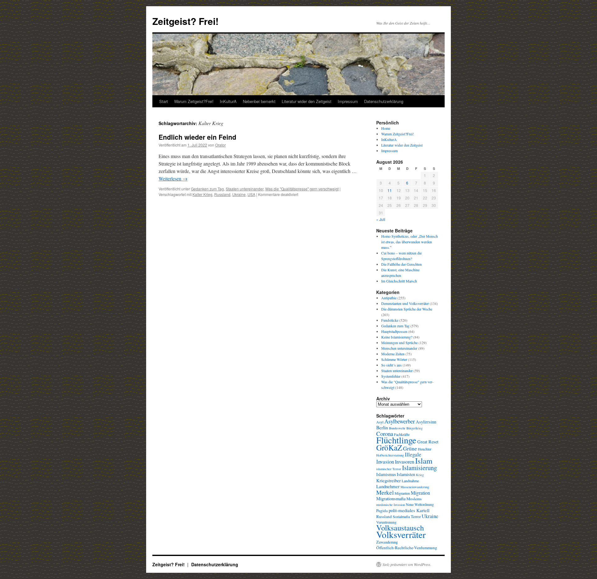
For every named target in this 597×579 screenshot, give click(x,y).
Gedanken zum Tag (207, 188)
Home (385, 128)
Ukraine (239, 194)
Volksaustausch (400, 527)
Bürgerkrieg (414, 428)
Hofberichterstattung (390, 455)
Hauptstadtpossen (394, 331)
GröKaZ (389, 447)
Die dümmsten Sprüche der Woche (406, 308)
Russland (222, 194)
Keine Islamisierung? (396, 336)
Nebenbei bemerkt (259, 101)
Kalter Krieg (202, 194)
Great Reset (427, 442)
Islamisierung (419, 467)
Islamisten (406, 474)
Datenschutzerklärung (383, 101)
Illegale (413, 454)
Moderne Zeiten (393, 353)
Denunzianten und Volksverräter (405, 303)
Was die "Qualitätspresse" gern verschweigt (302, 188)
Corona (384, 433)
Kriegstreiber (388, 480)
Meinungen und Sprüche (399, 342)
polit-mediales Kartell (409, 510)
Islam (423, 460)
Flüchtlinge (396, 440)
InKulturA (228, 101)
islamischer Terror (388, 469)
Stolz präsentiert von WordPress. (406, 564)
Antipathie (388, 297)
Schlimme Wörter (394, 359)
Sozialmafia (401, 516)
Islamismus (386, 474)
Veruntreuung (386, 522)
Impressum (348, 101)
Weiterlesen (173, 178)
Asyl (379, 421)
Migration (420, 492)
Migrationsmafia (390, 499)
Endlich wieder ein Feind (197, 137)
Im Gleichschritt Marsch (399, 280)
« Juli (380, 219)
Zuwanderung (387, 542)
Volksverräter (401, 534)
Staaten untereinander (244, 188)
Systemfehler (390, 376)
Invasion (385, 461)
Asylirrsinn (426, 422)
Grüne (410, 448)
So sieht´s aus (391, 364)
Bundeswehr (397, 428)
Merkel (385, 492)
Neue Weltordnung (420, 504)
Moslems (414, 499)
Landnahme (410, 480)
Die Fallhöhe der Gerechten (401, 264)
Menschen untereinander (399, 348)
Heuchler (424, 448)
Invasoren (404, 461)
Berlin (382, 427)
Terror (416, 516)
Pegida (382, 510)
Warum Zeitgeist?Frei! (194, 101)
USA (251, 194)
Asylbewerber (399, 421)
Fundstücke (389, 320)
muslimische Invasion (390, 504)
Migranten (402, 493)
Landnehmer (388, 486)
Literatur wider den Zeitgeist (306, 101)
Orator (220, 144)
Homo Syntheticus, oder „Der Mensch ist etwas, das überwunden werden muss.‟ (409, 242)
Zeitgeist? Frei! (185, 21)
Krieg (420, 475)
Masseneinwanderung (414, 487)
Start (163, 101)
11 (389, 190)
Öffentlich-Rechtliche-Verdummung (406, 547)
